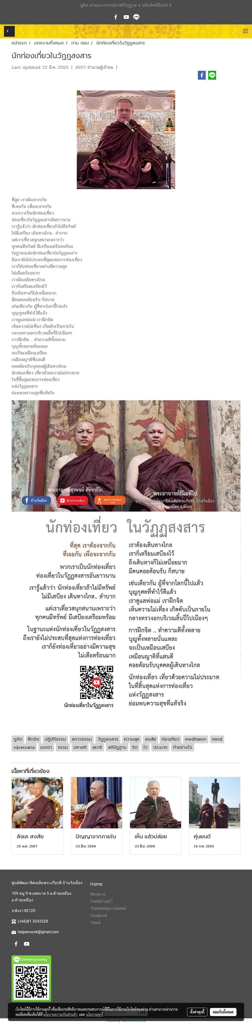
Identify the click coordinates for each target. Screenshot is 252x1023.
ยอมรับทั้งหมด (223, 1012)
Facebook (98, 915)
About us (98, 894)
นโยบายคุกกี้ (94, 1014)
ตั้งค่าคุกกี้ (197, 1012)
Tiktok (95, 922)
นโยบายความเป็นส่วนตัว (60, 1014)
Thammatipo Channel (108, 908)
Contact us (101, 901)
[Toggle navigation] (245, 31)
